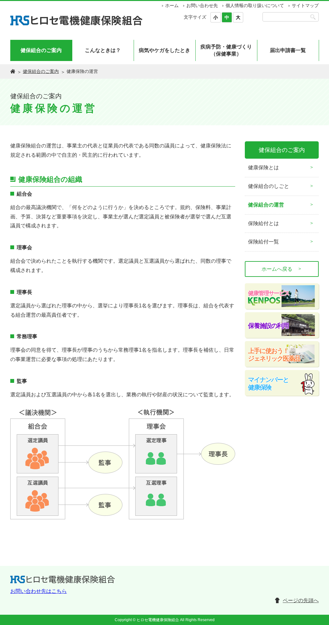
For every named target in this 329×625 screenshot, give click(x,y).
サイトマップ (305, 5)
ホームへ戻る (282, 269)
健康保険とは (263, 167)
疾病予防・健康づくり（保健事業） (226, 50)
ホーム (172, 5)
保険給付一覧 (263, 241)
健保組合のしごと (268, 186)
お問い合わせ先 (202, 5)
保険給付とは (263, 223)
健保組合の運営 (266, 204)
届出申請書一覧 (288, 50)
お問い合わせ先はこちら (38, 591)
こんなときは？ (103, 50)
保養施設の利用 (268, 325)
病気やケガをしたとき (164, 50)
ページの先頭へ (301, 600)
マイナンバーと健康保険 (268, 383)
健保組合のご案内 (41, 50)
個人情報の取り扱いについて (255, 5)
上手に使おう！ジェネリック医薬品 (274, 354)
